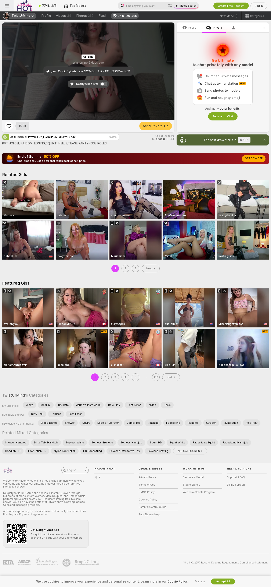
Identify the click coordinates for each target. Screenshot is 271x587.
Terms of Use (147, 484)
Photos (85, 16)
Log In (259, 5)
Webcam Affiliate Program (199, 492)
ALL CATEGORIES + (190, 451)
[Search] (170, 6)
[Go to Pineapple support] (66, 563)
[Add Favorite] (9, 126)
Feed (102, 16)
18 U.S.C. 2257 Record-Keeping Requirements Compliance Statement (225, 562)
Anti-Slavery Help (149, 514)
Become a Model (193, 477)
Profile (46, 16)
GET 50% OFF (254, 158)
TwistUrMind (13, 395)
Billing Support (236, 484)
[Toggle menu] (7, 5)
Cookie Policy (177, 581)
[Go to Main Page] (24, 5)
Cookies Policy (148, 499)
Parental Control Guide (152, 507)
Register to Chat (223, 116)
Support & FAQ (236, 477)
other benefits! (230, 108)
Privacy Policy (147, 477)
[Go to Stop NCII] (87, 562)
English (71, 470)
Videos (63, 16)
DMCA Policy (147, 492)
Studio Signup (191, 484)
